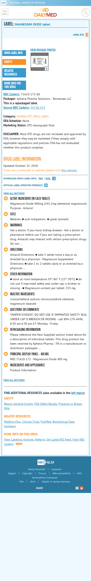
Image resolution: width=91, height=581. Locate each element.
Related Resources (10, 73)
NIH (21, 481)
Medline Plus (12, 422)
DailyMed (45, 12)
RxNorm (40, 439)
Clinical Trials (30, 422)
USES (13, 214)
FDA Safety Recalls (45, 404)
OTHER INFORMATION (21, 274)
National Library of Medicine (27, 2)
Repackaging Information (25, 329)
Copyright (27, 473)
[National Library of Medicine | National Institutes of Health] (45, 462)
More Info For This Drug (12, 85)
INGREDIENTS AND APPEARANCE (27, 365)
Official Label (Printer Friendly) (23, 185)
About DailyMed (36, 469)
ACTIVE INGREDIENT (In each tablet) (30, 198)
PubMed (46, 422)
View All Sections (14, 193)
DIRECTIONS (16, 249)
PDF (41, 178)
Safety (8, 62)
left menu (77, 393)
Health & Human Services (56, 481)
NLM (32, 481)
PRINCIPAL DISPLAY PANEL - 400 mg (29, 354)
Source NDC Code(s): (16, 108)
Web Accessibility (61, 473)
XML (48, 178)
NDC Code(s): (11, 94)
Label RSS (78, 34)
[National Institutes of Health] (5, 2)
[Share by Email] (77, 488)
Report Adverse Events (18, 404)
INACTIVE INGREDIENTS (22, 294)
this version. (69, 170)
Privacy (42, 473)
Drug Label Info (13, 53)
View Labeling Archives (19, 439)
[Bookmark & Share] (81, 488)
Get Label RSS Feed (58, 439)
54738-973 (37, 108)
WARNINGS (16, 225)
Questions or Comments (24, 309)
